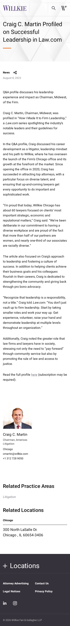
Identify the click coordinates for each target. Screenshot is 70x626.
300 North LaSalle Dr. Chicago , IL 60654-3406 (23, 532)
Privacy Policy (43, 591)
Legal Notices (11, 591)
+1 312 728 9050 (13, 459)
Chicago (8, 449)
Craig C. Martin (15, 434)
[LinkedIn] (5, 603)
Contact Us (42, 583)
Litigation (9, 497)
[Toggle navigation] (64, 8)
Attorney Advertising (16, 583)
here (34, 374)
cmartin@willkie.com (15, 454)
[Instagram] (15, 603)
